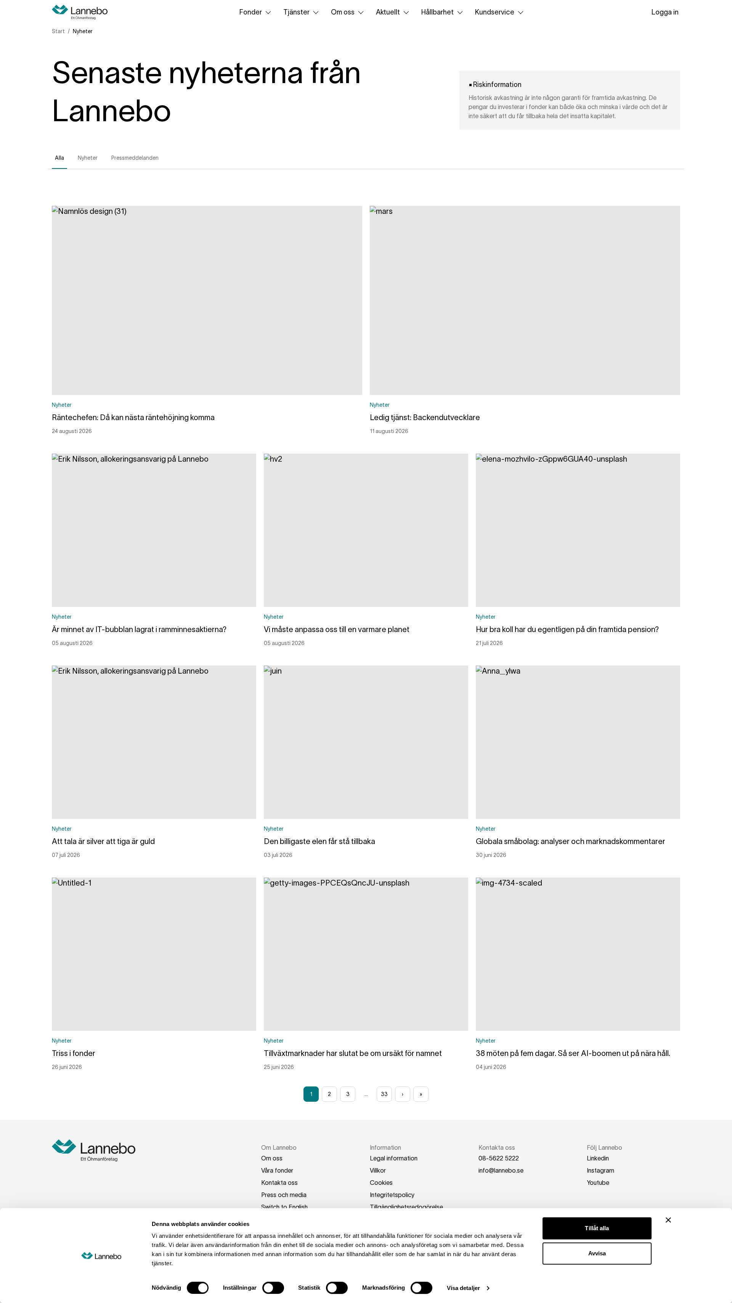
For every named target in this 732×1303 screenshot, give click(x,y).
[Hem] (82, 12)
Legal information (393, 1158)
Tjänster (296, 12)
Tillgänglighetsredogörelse (406, 1207)
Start (58, 31)
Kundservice (494, 12)
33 (384, 1094)
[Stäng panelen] (668, 1220)
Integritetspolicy (392, 1194)
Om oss (343, 12)
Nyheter (88, 158)
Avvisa (597, 1253)
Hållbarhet (437, 12)
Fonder (250, 12)
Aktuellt (388, 12)
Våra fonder (277, 1170)
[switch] (273, 1288)
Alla (59, 158)
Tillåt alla (597, 1228)
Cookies (381, 1182)
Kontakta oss (279, 1182)
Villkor (378, 1170)
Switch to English (284, 1207)
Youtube (598, 1182)
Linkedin (598, 1158)
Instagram (600, 1170)
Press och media (284, 1194)
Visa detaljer (463, 1288)
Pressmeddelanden (135, 158)
